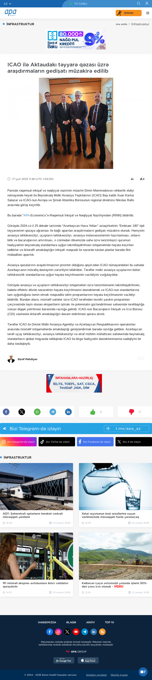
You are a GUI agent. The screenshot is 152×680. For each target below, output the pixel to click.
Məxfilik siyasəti (119, 675)
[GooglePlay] (64, 660)
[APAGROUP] (76, 652)
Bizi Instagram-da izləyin (20, 441)
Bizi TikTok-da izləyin (58, 441)
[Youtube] (76, 632)
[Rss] (102, 632)
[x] (67, 632)
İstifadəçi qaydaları (96, 675)
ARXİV (90, 622)
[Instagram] (58, 632)
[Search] (138, 3)
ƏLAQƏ (71, 622)
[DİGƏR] (146, 13)
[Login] (147, 4)
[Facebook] (49, 632)
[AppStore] (88, 660)
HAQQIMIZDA (47, 622)
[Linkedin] (93, 632)
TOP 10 (109, 622)
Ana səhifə (121, 24)
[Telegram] (84, 632)
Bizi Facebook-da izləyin (96, 441)
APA (26, 215)
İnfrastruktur (140, 24)
